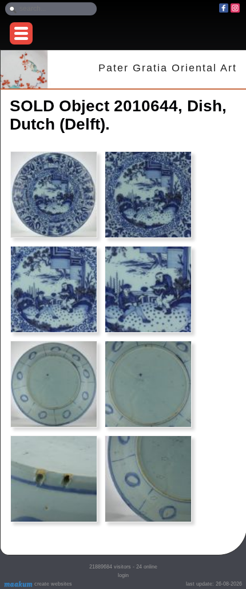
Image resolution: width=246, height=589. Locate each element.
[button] (21, 33)
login (123, 575)
